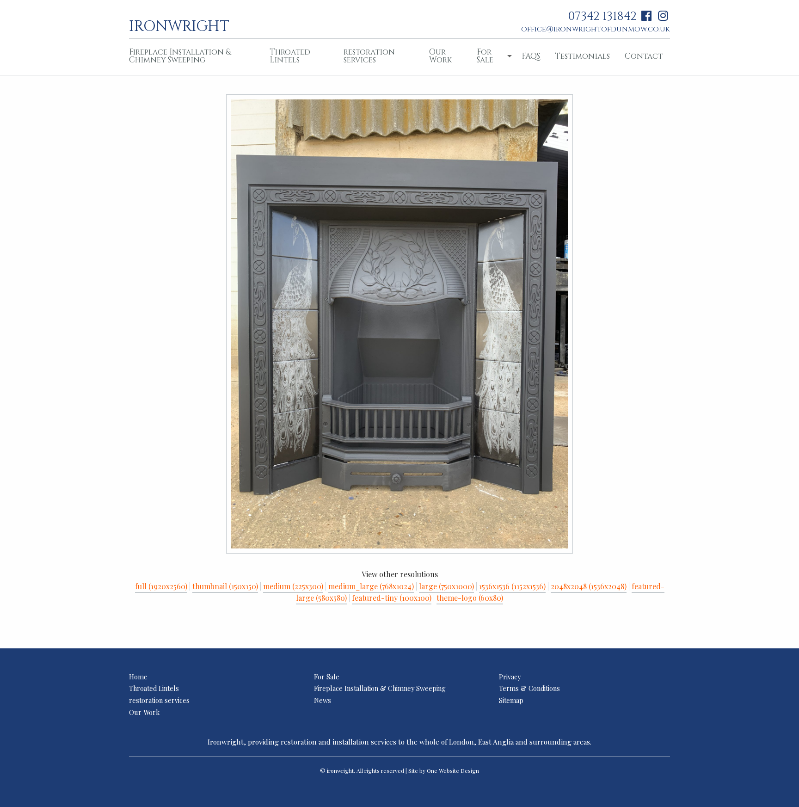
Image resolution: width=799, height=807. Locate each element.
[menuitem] (192, 57)
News (322, 700)
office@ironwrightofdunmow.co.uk (595, 29)
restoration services (369, 56)
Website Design (459, 770)
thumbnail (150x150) (225, 586)
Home (138, 676)
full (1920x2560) (161, 586)
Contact (644, 56)
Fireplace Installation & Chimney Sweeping (180, 56)
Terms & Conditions (529, 688)
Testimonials (582, 56)
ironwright (179, 25)
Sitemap (511, 700)
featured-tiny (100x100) (391, 598)
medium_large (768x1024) (371, 586)
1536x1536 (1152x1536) (512, 586)
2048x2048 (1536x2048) (589, 586)
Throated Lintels (290, 56)
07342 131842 (602, 16)
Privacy (510, 676)
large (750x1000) (446, 586)
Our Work (440, 56)
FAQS (531, 56)
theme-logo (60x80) (469, 598)
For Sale (485, 56)
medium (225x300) (293, 586)
